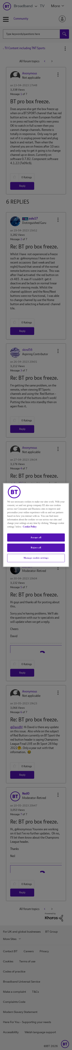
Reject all (36, 548)
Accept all (36, 537)
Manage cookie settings (36, 558)
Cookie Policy (30, 526)
